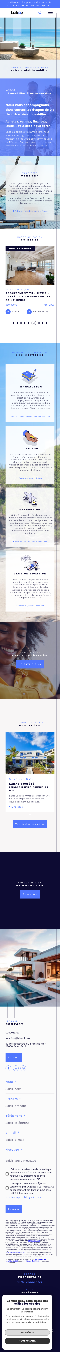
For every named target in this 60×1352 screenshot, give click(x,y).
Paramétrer (27, 1332)
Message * (14, 1155)
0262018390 (13, 1038)
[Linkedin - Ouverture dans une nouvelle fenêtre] (16, 1074)
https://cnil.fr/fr (34, 1247)
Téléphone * (15, 1121)
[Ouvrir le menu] (50, 13)
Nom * (11, 1087)
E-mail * (12, 1138)
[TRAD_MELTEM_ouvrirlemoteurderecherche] (40, 12)
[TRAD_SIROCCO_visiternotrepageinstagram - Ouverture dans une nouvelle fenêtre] (23, 1074)
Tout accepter (27, 1340)
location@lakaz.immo (18, 1044)
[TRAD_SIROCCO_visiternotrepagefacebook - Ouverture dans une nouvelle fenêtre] (8, 1074)
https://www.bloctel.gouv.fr (15, 1258)
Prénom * (13, 1104)
